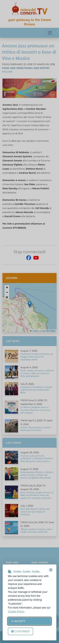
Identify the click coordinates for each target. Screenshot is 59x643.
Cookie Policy (16, 611)
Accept (19, 621)
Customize (22, 631)
